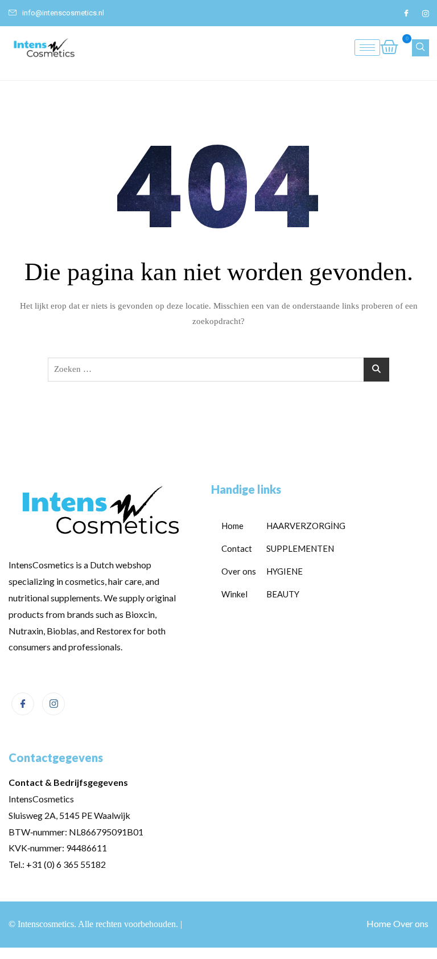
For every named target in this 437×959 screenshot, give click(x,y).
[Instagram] (425, 13)
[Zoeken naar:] (218, 370)
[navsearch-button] (420, 47)
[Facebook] (406, 13)
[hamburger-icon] (367, 47)
